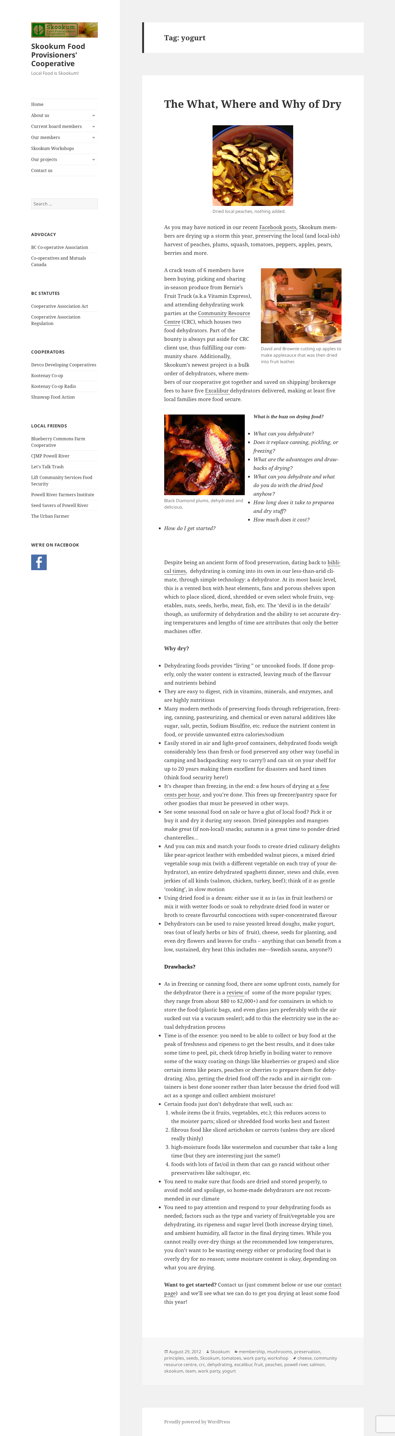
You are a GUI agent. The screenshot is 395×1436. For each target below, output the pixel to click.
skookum (173, 1371)
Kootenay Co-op (47, 375)
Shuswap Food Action (53, 397)
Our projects (44, 159)
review (236, 992)
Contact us (41, 170)
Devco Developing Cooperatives (63, 365)
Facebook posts (277, 227)
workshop (278, 1358)
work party (254, 1358)
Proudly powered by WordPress (197, 1422)
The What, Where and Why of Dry (253, 104)
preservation (307, 1352)
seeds (192, 1358)
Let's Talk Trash (47, 467)
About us (40, 115)
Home (37, 104)
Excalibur (217, 390)
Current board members (56, 126)
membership (252, 1352)
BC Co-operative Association (59, 247)
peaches (273, 1364)
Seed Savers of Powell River (59, 505)
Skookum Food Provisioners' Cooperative (58, 54)
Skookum (220, 1352)
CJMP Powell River (50, 456)
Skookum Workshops (52, 148)
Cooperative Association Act (59, 306)
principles (174, 1358)
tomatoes (231, 1358)
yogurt (229, 1371)
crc (202, 1364)
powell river (295, 1364)
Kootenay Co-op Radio (53, 386)
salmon (317, 1364)
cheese (304, 1358)
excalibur (243, 1364)
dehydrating (219, 1364)
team (190, 1371)
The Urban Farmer (50, 516)
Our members (45, 137)
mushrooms (279, 1352)
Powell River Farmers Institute (62, 495)
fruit (258, 1364)
